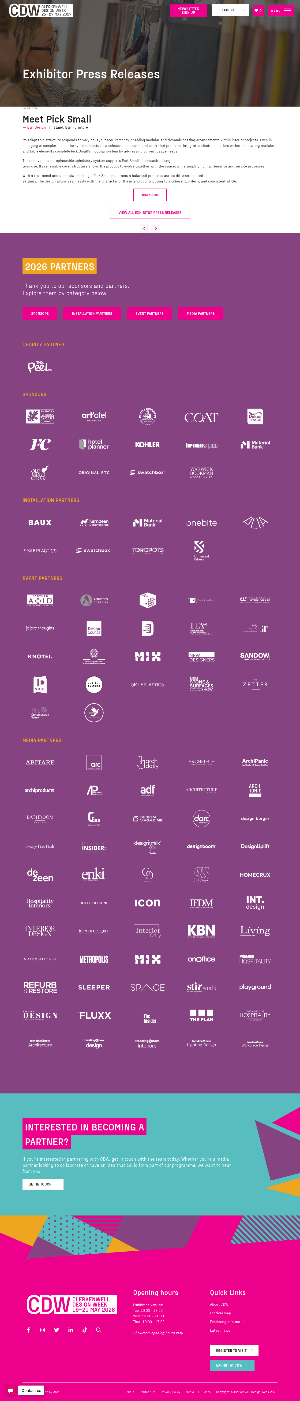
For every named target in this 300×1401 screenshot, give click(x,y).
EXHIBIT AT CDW (229, 1365)
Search (99, 1330)
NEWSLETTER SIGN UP (188, 10)
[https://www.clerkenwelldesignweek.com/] (86, 10)
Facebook (28, 1330)
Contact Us (147, 1392)
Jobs (207, 1392)
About (130, 1392)
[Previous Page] (144, 228)
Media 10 (192, 1392)
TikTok (84, 1330)
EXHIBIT (228, 9)
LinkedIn (70, 1330)
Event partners (149, 313)
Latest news (220, 1330)
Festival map (220, 1313)
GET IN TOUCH (40, 1184)
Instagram (42, 1330)
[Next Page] (155, 228)
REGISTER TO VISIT (231, 1350)
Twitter (56, 1330)
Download (150, 195)
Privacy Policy (170, 1392)
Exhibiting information (228, 1321)
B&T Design (36, 127)
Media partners (201, 313)
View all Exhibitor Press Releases (150, 212)
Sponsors (40, 313)
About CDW (219, 1304)
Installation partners (92, 313)
